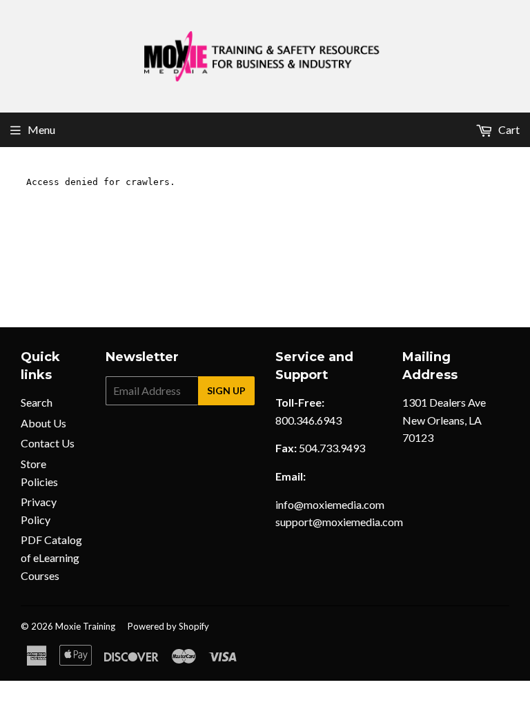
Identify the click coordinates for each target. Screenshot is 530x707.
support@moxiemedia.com (339, 521)
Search (36, 402)
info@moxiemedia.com (329, 504)
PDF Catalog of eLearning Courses (51, 557)
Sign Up (226, 390)
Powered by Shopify (168, 626)
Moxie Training (85, 626)
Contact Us (48, 442)
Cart (508, 129)
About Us (43, 422)
